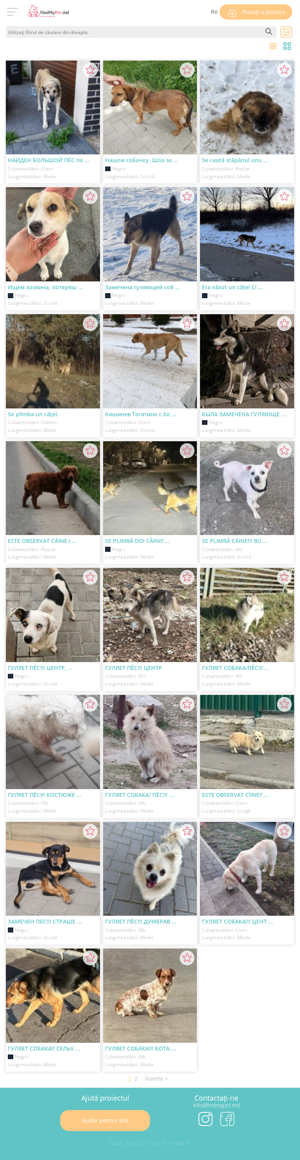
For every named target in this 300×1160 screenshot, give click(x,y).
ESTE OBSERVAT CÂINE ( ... (42, 540)
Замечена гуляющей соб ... (142, 287)
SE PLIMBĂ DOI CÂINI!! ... (137, 540)
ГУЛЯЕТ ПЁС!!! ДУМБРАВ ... (141, 921)
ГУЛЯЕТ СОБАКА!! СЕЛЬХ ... (44, 1048)
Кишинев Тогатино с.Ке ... (140, 414)
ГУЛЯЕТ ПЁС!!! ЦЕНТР (133, 667)
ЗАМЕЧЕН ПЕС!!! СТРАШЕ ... (45, 921)
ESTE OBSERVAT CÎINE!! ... (235, 794)
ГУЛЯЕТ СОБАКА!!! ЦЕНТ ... (237, 921)
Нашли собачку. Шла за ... (141, 160)
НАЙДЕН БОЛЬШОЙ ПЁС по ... (48, 160)
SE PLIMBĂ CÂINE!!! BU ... (235, 540)
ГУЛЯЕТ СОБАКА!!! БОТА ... (140, 1048)
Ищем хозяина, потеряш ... (45, 287)
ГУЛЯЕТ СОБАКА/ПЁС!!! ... (235, 667)
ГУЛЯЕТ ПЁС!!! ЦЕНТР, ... (40, 667)
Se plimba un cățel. (33, 414)
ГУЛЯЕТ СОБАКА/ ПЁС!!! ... (139, 794)
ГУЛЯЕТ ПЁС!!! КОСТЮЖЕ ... (44, 794)
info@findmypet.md (216, 1105)
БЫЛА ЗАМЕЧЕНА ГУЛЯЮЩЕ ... (244, 414)
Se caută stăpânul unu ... (235, 160)
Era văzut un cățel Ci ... (232, 287)
